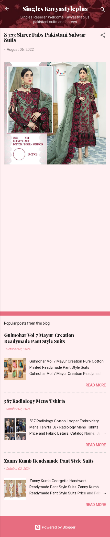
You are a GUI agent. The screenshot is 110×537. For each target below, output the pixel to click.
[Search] (103, 10)
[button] (103, 36)
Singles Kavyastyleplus (55, 9)
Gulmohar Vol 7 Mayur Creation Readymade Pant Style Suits (39, 338)
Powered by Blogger (58, 527)
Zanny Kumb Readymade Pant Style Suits (49, 461)
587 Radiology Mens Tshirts (34, 401)
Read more (96, 385)
